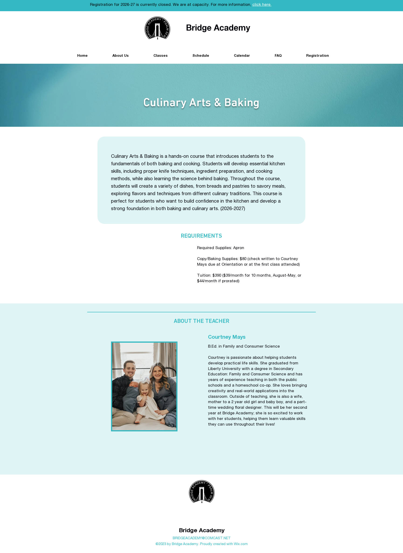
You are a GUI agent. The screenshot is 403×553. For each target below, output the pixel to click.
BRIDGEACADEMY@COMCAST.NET (202, 538)
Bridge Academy (202, 531)
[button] (200, 56)
